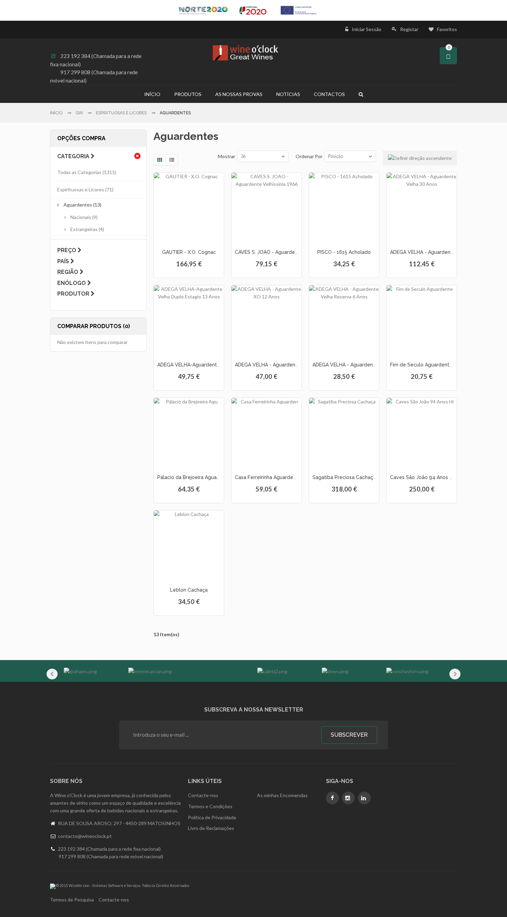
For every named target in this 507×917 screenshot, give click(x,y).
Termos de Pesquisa (72, 899)
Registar (409, 29)
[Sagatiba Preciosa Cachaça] (344, 433)
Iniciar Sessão (366, 29)
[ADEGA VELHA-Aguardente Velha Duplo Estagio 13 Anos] (189, 320)
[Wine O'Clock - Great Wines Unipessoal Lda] (253, 52)
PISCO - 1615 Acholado (344, 252)
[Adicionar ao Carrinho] (176, 237)
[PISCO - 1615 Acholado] (344, 208)
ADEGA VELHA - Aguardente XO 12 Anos (281, 364)
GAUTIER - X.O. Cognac (189, 252)
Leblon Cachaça (189, 590)
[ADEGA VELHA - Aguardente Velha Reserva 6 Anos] (344, 320)
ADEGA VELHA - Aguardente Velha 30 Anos (440, 252)
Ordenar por (309, 156)
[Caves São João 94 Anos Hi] (422, 433)
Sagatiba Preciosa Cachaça (344, 477)
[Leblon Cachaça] (189, 545)
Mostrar (226, 156)
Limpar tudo (137, 156)
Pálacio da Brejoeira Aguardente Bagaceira (207, 477)
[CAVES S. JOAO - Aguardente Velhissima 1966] (266, 208)
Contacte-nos (114, 899)
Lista (171, 159)
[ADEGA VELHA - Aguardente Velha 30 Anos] (422, 208)
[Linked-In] (364, 798)
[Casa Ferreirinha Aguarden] (266, 433)
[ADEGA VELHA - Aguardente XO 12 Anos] (266, 320)
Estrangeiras (84, 229)
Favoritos (447, 29)
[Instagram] (348, 798)
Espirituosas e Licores (80, 189)
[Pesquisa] (361, 94)
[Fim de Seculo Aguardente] (422, 320)
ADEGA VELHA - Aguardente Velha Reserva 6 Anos (371, 364)
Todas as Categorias (79, 172)
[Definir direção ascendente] (420, 158)
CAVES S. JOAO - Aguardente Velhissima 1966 (288, 252)
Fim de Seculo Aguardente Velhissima (434, 364)
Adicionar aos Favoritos (188, 237)
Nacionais (80, 217)
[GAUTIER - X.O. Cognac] (189, 208)
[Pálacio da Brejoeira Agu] (189, 433)
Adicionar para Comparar (200, 237)
